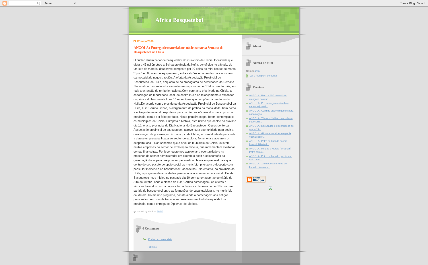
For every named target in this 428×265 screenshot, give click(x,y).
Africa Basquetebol (179, 20)
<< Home (152, 247)
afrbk (257, 71)
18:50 (160, 211)
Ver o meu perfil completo (263, 75)
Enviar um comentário (160, 239)
